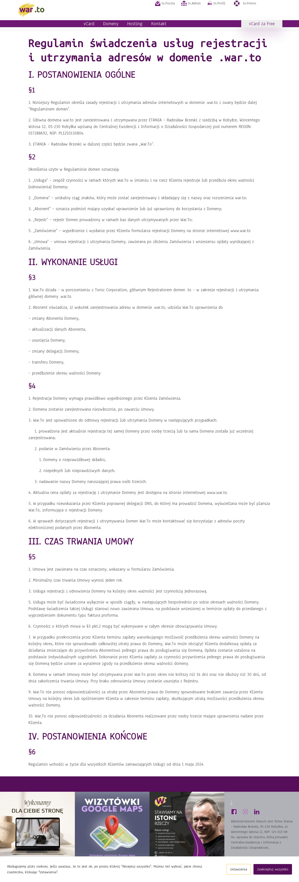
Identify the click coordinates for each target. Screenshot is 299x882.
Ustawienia (238, 869)
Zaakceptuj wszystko (272, 869)
